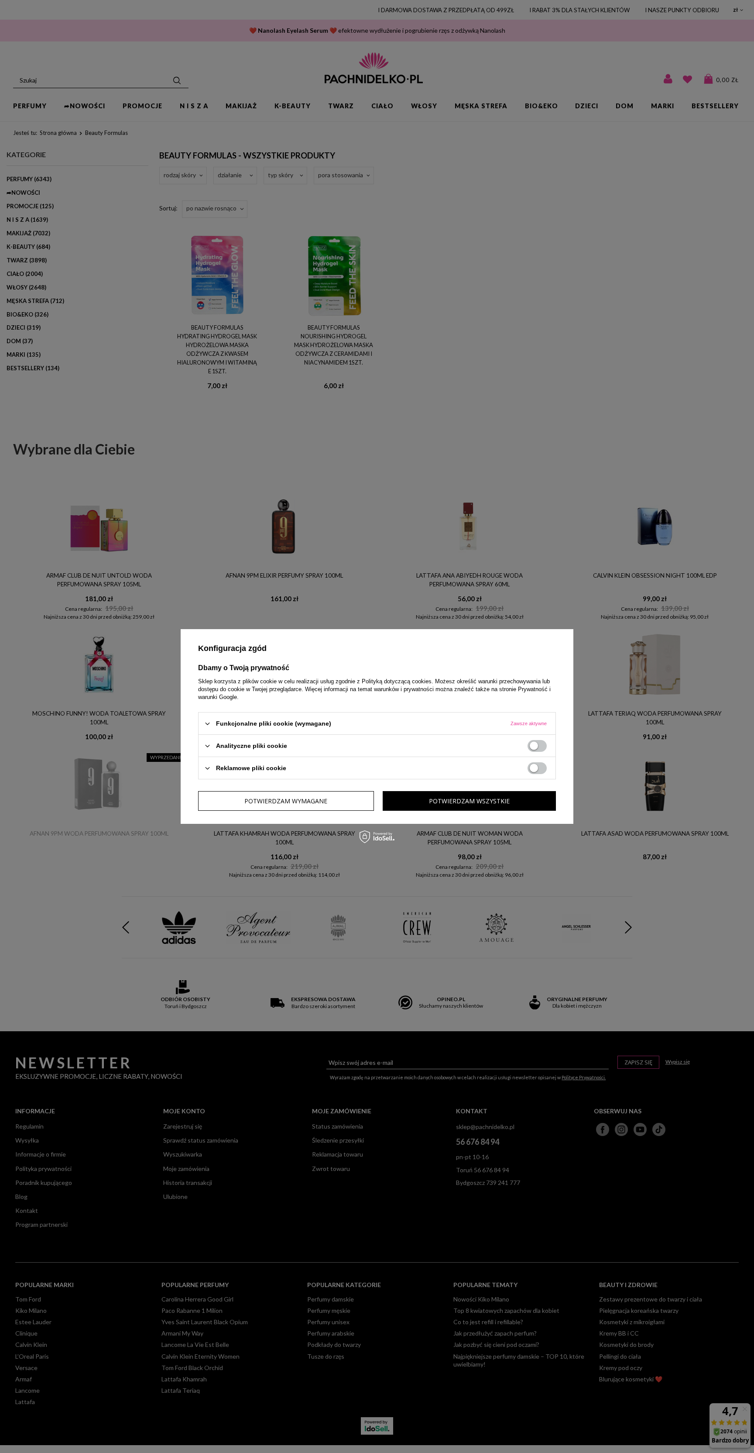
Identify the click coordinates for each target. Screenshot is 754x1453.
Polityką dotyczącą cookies (397, 681)
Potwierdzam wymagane (285, 800)
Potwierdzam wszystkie (469, 800)
